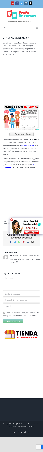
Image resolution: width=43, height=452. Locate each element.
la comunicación (27, 145)
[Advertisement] (21, 79)
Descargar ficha (22, 134)
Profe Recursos (22, 424)
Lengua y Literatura (9, 224)
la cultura (33, 140)
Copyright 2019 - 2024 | (10, 424)
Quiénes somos (22, 426)
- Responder (36, 255)
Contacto (31, 426)
